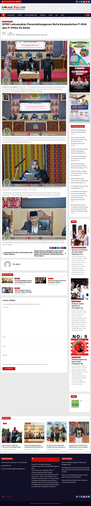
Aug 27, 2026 (18, 284)
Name (4, 337)
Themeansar (58, 503)
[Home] (3, 15)
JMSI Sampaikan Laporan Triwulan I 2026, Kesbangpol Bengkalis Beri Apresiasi (24, 291)
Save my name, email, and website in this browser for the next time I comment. (26, 364)
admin (10, 33)
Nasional (79, 247)
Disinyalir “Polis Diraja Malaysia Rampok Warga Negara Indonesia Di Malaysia (79, 151)
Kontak (50, 15)
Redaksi (20, 15)
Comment (5, 307)
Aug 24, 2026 (51, 449)
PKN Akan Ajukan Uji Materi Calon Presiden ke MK (79, 362)
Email (4, 346)
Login (62, 15)
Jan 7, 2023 (76, 310)
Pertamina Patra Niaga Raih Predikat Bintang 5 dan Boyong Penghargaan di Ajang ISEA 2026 (56, 448)
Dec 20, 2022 (76, 366)
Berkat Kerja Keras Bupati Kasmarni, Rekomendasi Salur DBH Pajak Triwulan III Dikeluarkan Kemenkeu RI (76, 470)
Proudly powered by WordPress (37, 503)
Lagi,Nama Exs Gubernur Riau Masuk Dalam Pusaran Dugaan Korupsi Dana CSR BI (78, 447)
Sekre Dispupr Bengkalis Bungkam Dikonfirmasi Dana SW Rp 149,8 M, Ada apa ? (79, 166)
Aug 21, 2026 (51, 284)
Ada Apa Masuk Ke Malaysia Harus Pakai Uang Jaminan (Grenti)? (78, 158)
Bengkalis (5, 21)
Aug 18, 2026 (18, 293)
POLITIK (84, 247)
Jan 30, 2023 (76, 256)
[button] (85, 15)
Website (4, 355)
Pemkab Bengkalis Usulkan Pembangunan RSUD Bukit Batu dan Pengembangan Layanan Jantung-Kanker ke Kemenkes (34, 448)
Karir (57, 15)
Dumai (5, 423)
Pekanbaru (73, 423)
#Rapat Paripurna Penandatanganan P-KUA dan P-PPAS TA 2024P (32, 35)
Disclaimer (43, 15)
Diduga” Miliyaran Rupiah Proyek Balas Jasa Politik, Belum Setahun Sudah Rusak (79, 181)
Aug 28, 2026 (7, 449)
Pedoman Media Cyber (31, 15)
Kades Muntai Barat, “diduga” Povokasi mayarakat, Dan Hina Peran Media (79, 173)
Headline (10, 21)
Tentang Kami (11, 15)
